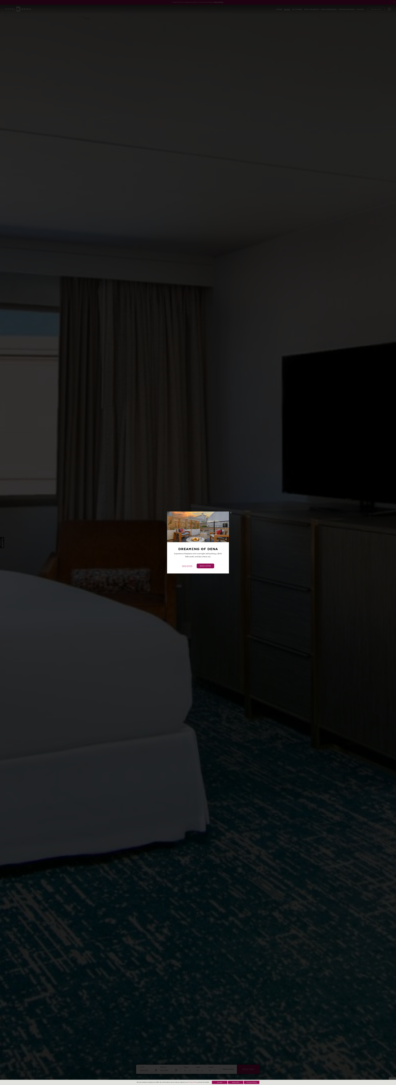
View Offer (187, 566)
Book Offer (205, 566)
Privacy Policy (192, 1082)
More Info (235, 1082)
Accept (219, 1082)
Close (231, 512)
